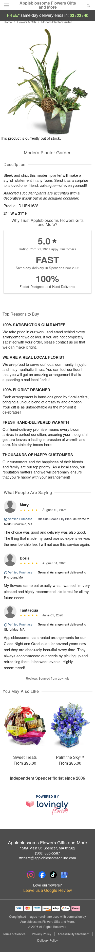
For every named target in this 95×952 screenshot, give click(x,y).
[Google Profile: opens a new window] (64, 874)
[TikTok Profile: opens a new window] (53, 874)
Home (8, 22)
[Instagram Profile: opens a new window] (30, 874)
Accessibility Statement (73, 933)
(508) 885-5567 (47, 853)
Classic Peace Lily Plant (55, 519)
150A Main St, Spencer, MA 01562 (47, 847)
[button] (84, 940)
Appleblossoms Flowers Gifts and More (48, 5)
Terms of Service (14, 933)
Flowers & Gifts (26, 22)
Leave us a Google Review (47, 890)
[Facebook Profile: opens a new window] (42, 874)
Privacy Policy (41, 933)
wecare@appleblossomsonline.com (47, 857)
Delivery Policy (47, 940)
